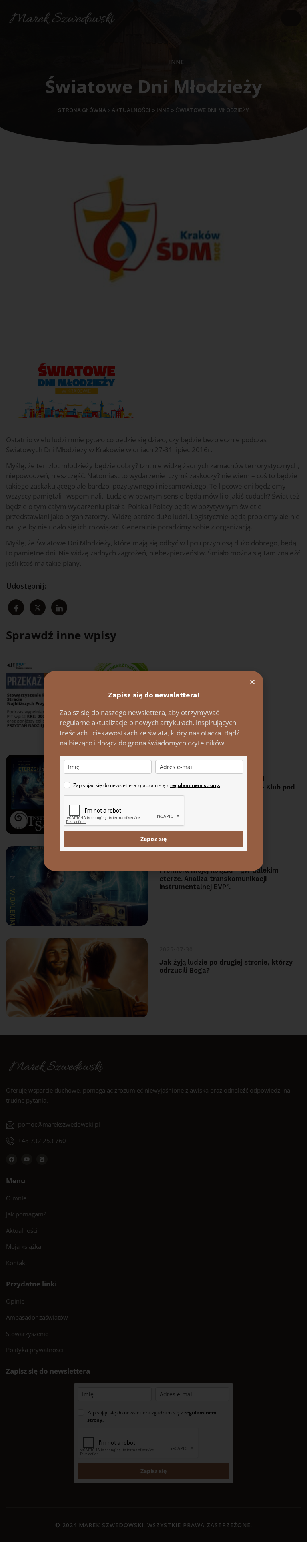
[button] (252, 682)
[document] (153, 771)
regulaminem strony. (195, 785)
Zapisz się (153, 839)
